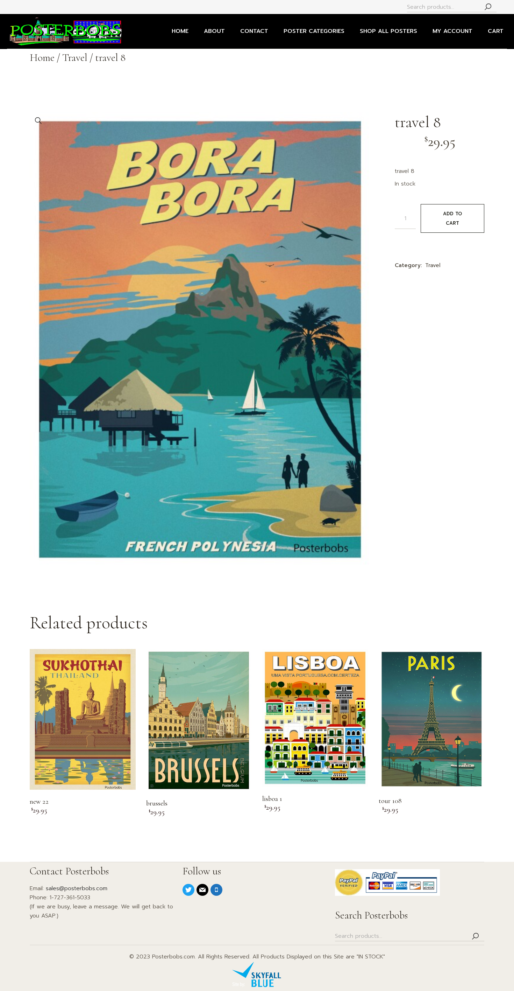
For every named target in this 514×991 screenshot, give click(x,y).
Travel (433, 265)
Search (488, 7)
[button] (38, 121)
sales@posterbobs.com (76, 888)
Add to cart (452, 218)
